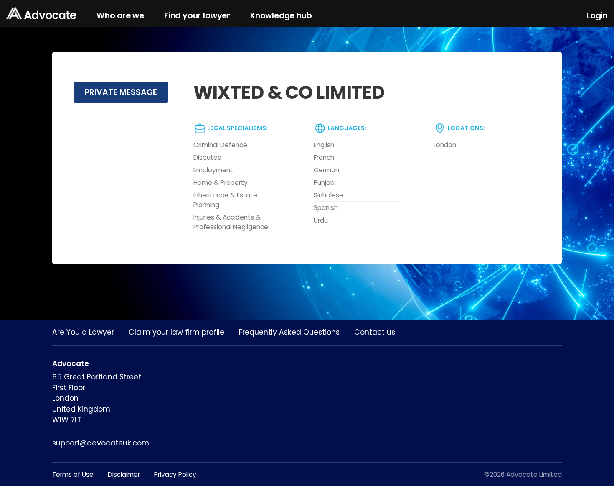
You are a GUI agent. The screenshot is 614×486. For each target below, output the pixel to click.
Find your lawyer (197, 16)
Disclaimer (124, 474)
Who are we (120, 16)
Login (597, 16)
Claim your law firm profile (176, 332)
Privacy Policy (175, 474)
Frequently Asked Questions (289, 332)
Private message (121, 92)
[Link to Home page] (41, 13)
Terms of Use (73, 474)
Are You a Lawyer (83, 332)
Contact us (374, 332)
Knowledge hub (281, 16)
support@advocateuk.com (100, 443)
